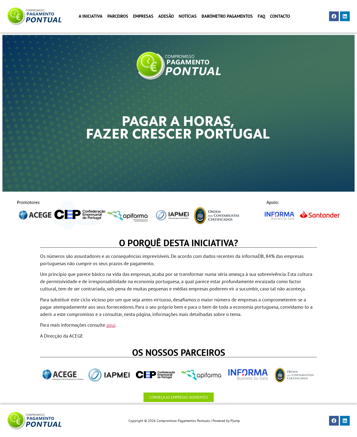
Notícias (188, 16)
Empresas (143, 16)
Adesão (166, 16)
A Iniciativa (90, 16)
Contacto (280, 16)
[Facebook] (334, 16)
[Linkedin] (345, 16)
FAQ (261, 16)
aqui (110, 325)
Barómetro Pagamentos (227, 16)
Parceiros (117, 16)
